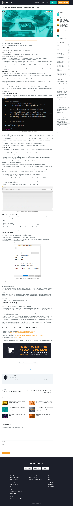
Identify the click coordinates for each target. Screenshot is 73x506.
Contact (49, 479)
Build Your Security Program (35, 475)
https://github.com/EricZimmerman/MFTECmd (22, 329)
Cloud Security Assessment (16, 498)
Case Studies (51, 482)
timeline (32, 362)
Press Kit (50, 488)
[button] (28, 468)
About (49, 475)
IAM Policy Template (60, 99)
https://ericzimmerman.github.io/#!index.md (19, 334)
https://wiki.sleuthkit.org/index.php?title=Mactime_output (21, 332)
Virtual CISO (12, 475)
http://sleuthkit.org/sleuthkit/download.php (26, 331)
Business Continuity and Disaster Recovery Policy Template (62, 92)
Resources (50, 484)
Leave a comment (36, 360)
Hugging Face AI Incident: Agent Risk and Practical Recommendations (64, 15)
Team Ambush (18, 337)
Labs (3, 11)
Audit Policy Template (60, 85)
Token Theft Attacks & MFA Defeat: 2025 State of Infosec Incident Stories (17, 408)
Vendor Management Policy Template (62, 125)
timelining (35, 362)
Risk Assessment (14, 481)
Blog (49, 477)
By (23, 360)
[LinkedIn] (30, 369)
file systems (21, 362)
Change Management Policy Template (62, 95)
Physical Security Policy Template (62, 114)
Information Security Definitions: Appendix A (62, 132)
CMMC (11, 496)
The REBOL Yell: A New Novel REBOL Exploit (43, 415)
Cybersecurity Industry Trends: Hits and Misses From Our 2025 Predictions (64, 30)
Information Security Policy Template (63, 107)
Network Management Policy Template (62, 110)
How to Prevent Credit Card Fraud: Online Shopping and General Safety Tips (65, 36)
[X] (27, 369)
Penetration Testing (14, 477)
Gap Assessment (13, 488)
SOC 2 (11, 495)
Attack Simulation (33, 477)
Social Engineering (14, 484)
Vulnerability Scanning (15, 482)
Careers (49, 481)
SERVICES (12, 474)
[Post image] (5, 403)
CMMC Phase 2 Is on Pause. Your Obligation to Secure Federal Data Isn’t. (64, 20)
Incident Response (14, 479)
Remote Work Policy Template (62, 117)
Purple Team (13, 493)
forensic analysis (26, 362)
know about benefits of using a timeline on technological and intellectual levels (21, 40)
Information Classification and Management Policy (62, 105)
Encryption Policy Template (61, 97)
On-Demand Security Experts (35, 479)
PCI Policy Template (60, 112)
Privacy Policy (51, 486)
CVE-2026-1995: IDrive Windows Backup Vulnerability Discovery (17, 402)
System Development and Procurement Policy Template (62, 122)
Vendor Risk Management (16, 491)
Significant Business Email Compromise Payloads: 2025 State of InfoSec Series (44, 402)
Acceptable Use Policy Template (62, 81)
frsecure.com (16, 342)
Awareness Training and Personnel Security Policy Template (63, 89)
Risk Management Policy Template (63, 119)
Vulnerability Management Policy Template (62, 128)
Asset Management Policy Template (63, 83)
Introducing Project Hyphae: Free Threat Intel (17, 415)
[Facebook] (24, 369)
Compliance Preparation (34, 481)
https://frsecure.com (13, 377)
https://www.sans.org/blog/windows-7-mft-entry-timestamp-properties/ (28, 335)
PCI (10, 486)
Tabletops (12, 489)
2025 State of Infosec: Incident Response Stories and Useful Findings (44, 408)
